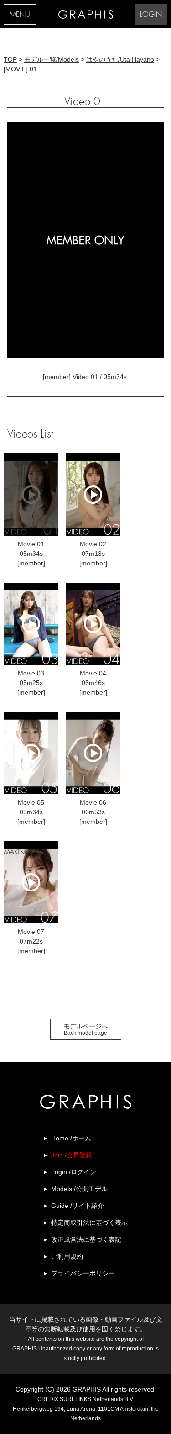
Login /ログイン (73, 1172)
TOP (10, 59)
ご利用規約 (67, 1256)
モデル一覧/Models (51, 59)
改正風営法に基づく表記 (86, 1239)
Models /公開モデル (79, 1188)
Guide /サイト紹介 (77, 1205)
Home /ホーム (71, 1138)
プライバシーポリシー (83, 1273)
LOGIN (151, 15)
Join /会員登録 (71, 1155)
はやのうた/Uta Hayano (120, 59)
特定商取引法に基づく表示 (89, 1222)
